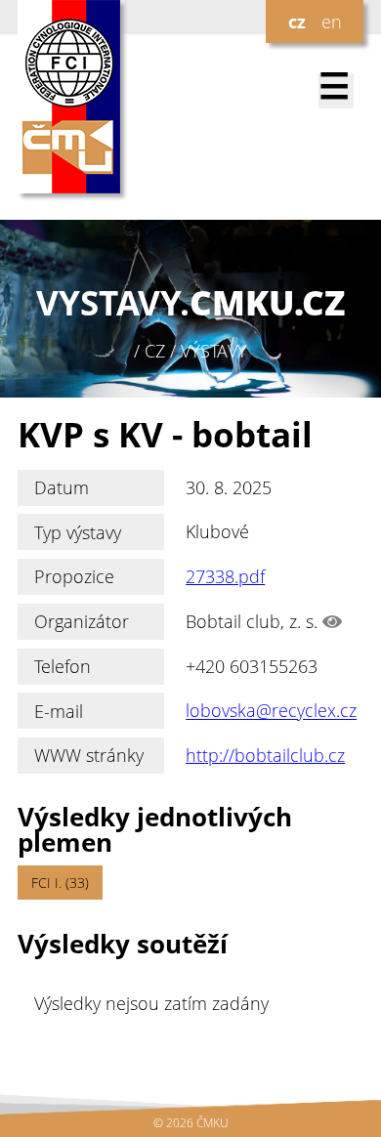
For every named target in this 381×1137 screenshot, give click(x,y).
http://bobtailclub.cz (265, 755)
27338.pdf (225, 576)
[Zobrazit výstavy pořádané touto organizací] (332, 621)
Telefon (62, 666)
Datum (61, 487)
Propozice (74, 576)
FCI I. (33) (60, 882)
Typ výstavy (77, 532)
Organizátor (81, 621)
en (331, 21)
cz (297, 21)
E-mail (58, 711)
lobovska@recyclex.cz (271, 711)
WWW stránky (89, 755)
